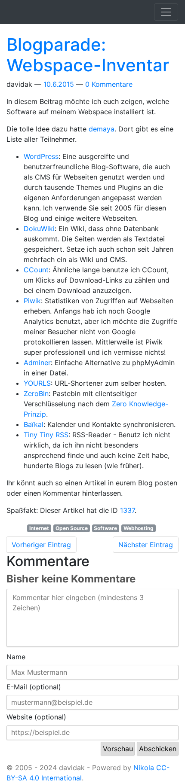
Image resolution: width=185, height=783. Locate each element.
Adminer (37, 362)
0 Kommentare (109, 84)
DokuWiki (39, 228)
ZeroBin (36, 393)
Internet (39, 528)
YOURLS (37, 383)
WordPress (41, 156)
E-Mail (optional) (33, 686)
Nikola (143, 767)
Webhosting (138, 528)
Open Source (72, 528)
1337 (127, 510)
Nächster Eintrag (145, 544)
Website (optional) (36, 717)
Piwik (32, 300)
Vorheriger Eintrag (41, 544)
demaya (101, 129)
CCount (36, 269)
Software (105, 528)
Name (15, 656)
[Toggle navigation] (166, 12)
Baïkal (33, 424)
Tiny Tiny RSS (46, 434)
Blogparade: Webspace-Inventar (87, 55)
